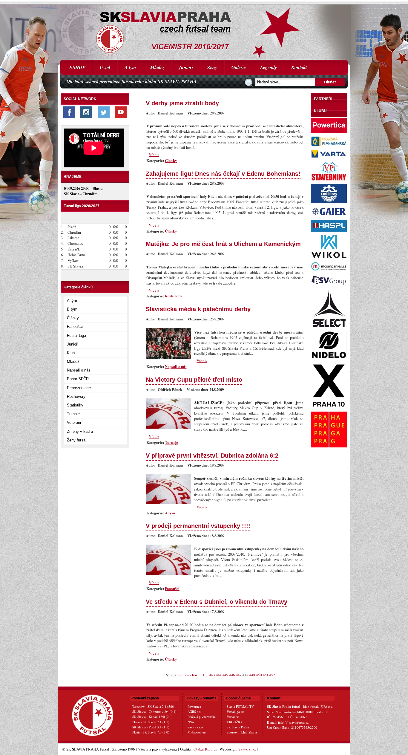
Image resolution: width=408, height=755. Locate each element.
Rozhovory (76, 396)
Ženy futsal (76, 440)
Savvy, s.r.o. (247, 749)
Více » (154, 154)
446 (232, 675)
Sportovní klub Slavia (242, 732)
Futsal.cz (233, 716)
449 (252, 675)
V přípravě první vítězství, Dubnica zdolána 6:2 (212, 455)
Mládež (157, 67)
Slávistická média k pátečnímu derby (198, 308)
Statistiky (75, 405)
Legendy (268, 67)
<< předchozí (188, 675)
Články (73, 318)
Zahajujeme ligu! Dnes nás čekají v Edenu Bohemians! (223, 173)
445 (225, 675)
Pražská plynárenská (202, 716)
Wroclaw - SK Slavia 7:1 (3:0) (153, 706)
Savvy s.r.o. (196, 727)
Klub (71, 353)
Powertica (194, 706)
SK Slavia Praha (238, 727)
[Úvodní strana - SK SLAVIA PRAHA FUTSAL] (204, 30)
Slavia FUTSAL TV (240, 706)
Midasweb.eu (197, 732)
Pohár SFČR (78, 379)
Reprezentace (79, 388)
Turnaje (73, 414)
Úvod (105, 67)
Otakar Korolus (205, 749)
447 (238, 675)
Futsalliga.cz (235, 711)
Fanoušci (75, 326)
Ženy (212, 67)
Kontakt (299, 67)
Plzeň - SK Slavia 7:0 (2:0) (150, 732)
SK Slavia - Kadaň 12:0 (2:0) (152, 716)
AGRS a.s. (194, 711)
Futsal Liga (76, 335)
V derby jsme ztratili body (182, 103)
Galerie (238, 67)
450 (258, 675)
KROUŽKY (235, 722)
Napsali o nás (79, 370)
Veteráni (74, 422)
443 (211, 675)
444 (218, 675)
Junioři (186, 67)
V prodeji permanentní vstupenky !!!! (198, 525)
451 (265, 675)
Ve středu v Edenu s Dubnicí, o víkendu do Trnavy (216, 601)
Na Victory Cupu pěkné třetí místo (194, 379)
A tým (130, 67)
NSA (191, 722)
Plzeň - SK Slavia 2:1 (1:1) (150, 722)
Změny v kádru (80, 431)
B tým (72, 309)
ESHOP (77, 67)
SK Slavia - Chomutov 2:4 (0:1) (154, 711)
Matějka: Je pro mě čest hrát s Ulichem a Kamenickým (223, 243)
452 (272, 675)
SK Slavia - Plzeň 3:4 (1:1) (150, 727)
